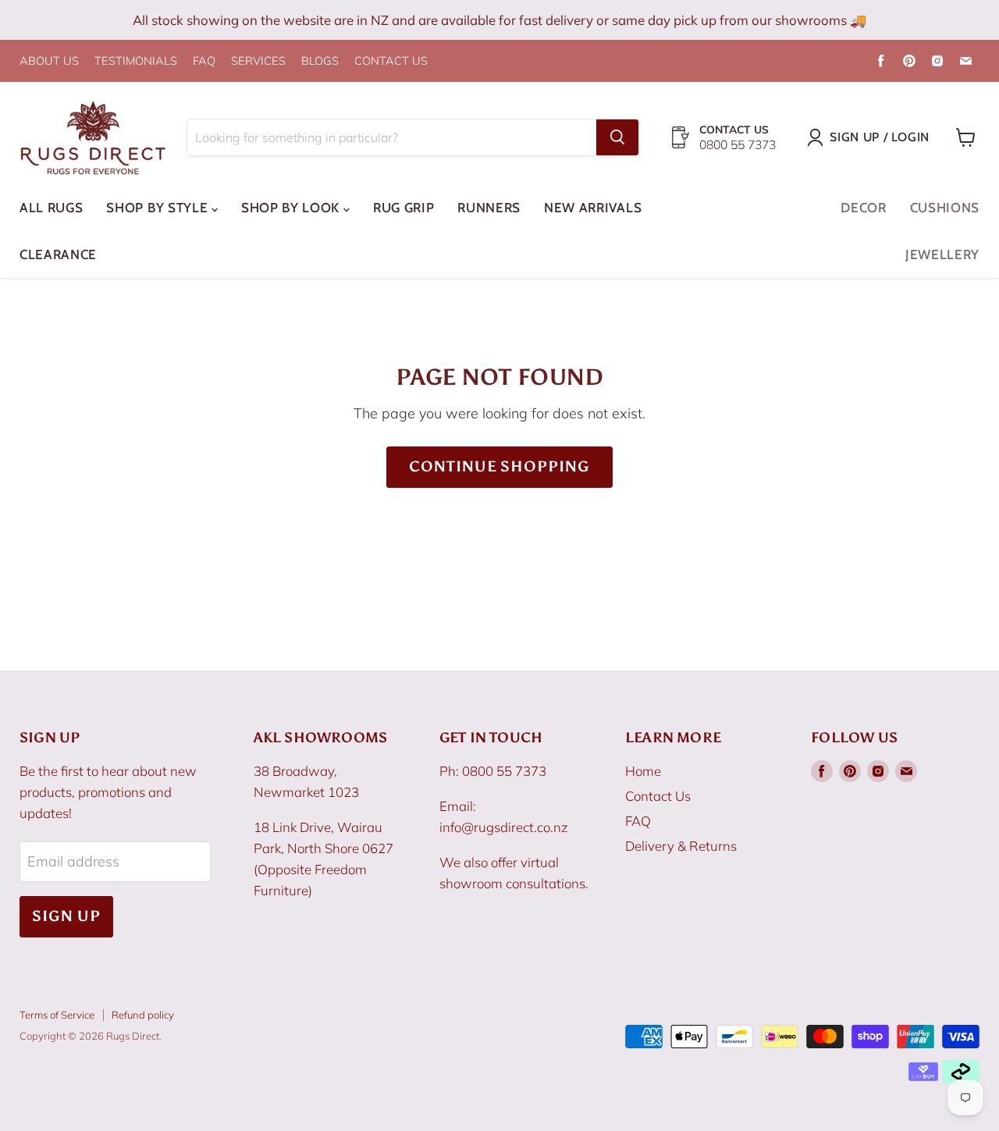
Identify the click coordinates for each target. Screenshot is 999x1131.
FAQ (204, 61)
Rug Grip (403, 207)
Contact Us (658, 796)
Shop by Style (159, 207)
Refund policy (143, 1014)
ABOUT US (49, 61)
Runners (489, 207)
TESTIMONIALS (135, 61)
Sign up (66, 916)
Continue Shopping (499, 466)
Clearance (58, 254)
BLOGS (320, 61)
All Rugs (51, 207)
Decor (863, 207)
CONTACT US (391, 61)
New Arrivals (593, 207)
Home (643, 771)
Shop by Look (292, 207)
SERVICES (258, 61)
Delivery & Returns (681, 846)
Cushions (944, 207)
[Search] (617, 137)
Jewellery (942, 254)
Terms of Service (57, 1014)
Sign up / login (880, 137)
